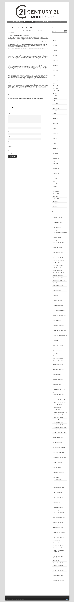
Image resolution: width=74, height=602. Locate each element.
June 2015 (55, 110)
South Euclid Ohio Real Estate (58, 535)
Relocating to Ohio (56, 502)
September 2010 (56, 198)
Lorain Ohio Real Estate (57, 387)
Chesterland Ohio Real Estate (58, 277)
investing (29, 98)
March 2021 (55, 42)
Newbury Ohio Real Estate (58, 439)
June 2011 (55, 178)
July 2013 (55, 135)
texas (39, 98)
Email (9, 131)
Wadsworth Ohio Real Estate (58, 570)
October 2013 (55, 128)
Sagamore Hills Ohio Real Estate (59, 517)
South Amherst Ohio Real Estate (59, 532)
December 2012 (56, 153)
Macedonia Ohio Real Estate (58, 394)
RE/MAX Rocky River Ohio (58, 497)
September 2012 (56, 158)
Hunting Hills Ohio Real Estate (58, 369)
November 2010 (56, 193)
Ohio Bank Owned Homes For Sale (59, 449)
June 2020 (55, 47)
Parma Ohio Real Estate (57, 484)
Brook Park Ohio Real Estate (58, 260)
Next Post (46, 103)
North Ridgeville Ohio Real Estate (59, 444)
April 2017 (55, 78)
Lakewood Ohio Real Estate (58, 379)
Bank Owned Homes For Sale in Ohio (60, 232)
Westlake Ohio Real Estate (58, 575)
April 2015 (55, 115)
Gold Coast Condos (56, 338)
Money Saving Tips (56, 419)
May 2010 (55, 208)
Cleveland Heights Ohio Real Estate (59, 287)
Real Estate (36, 98)
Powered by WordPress (10, 599)
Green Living (43, 30)
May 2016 (55, 98)
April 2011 (55, 181)
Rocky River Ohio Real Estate (58, 512)
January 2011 (55, 188)
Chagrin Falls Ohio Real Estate (58, 272)
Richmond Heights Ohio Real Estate (59, 509)
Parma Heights (56, 477)
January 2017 (55, 83)
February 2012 (55, 166)
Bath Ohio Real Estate (57, 237)
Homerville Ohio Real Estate (58, 358)
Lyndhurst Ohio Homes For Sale (59, 389)
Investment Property (57, 374)
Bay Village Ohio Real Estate (58, 240)
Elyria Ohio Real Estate (57, 320)
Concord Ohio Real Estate (58, 305)
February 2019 (55, 58)
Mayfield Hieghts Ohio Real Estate (59, 402)
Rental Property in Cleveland (58, 504)
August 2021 (55, 37)
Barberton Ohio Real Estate (58, 235)
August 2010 (55, 201)
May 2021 (55, 40)
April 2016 (55, 100)
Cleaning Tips (55, 282)
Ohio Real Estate (56, 464)
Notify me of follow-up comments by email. (10, 145)
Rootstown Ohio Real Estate (58, 515)
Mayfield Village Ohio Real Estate (59, 404)
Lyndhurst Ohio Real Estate (58, 392)
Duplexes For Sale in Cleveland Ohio (59, 315)
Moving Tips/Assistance (57, 429)
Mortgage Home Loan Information (59, 427)
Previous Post (11, 103)
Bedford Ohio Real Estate (57, 245)
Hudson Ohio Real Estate (57, 366)
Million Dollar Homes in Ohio (58, 414)
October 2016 (55, 88)
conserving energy (17, 98)
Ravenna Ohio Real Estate (57, 492)
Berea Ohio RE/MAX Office (58, 247)
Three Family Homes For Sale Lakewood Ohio (58, 551)
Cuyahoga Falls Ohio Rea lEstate (59, 310)
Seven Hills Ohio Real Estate (58, 522)
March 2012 (55, 163)
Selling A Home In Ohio (57, 520)
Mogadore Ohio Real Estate (58, 417)
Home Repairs (55, 353)
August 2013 (55, 133)
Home (10, 21)
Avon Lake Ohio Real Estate (58, 224)
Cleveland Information (57, 290)
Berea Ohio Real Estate (57, 250)
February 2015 (55, 118)
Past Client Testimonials (47, 21)
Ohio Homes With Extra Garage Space (60, 457)
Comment (9, 113)
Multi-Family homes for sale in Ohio (59, 432)
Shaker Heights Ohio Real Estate (59, 525)
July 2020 (55, 45)
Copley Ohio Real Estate (57, 307)
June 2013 (55, 138)
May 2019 (55, 55)
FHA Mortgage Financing (58, 328)
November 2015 (56, 108)
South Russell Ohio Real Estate (58, 537)
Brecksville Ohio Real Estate (58, 255)
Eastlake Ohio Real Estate (58, 317)
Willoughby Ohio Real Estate (58, 580)
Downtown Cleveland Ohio (58, 312)
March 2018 (55, 63)
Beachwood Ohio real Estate (58, 242)
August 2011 (55, 176)
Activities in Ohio (56, 214)
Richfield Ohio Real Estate (58, 507)
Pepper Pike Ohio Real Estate (58, 487)
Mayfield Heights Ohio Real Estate (59, 399)
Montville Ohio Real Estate (58, 422)
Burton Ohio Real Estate (57, 267)
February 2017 (55, 80)
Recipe (54, 499)
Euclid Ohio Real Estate (57, 322)
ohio (32, 98)
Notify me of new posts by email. (10, 153)
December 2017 (56, 68)
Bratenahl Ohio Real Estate (58, 252)
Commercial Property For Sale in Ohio (60, 302)
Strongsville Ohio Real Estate (58, 547)
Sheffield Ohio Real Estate (58, 527)
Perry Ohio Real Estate (57, 489)
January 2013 (55, 150)
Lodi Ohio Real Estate (57, 384)
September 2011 (56, 173)
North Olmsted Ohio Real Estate (59, 442)
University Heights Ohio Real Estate (59, 562)
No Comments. (11, 32)
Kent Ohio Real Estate (57, 377)
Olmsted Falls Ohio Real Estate (58, 472)
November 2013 (56, 125)
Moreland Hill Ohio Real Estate (59, 424)
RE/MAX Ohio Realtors (57, 494)
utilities (41, 98)
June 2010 (55, 206)
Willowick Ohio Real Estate (58, 582)
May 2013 (55, 140)
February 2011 (55, 186)
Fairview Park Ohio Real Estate (58, 325)
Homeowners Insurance (57, 355)
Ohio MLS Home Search (17, 21)
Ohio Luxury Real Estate (57, 462)
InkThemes (22, 599)
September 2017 (56, 73)
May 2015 (55, 113)
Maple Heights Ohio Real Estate (59, 397)
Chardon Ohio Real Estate (58, 275)
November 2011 (56, 168)
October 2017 (55, 70)
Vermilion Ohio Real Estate (58, 567)
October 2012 (55, 156)
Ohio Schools (55, 469)
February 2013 (55, 148)
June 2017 (55, 75)
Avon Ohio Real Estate (57, 227)
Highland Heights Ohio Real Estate (59, 343)
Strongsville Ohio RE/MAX (58, 545)
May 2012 (55, 161)
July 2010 (55, 203)
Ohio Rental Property (57, 467)
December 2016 (56, 85)
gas (22, 98)
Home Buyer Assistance (57, 350)
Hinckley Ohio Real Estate (58, 345)
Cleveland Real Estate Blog (29, 21)
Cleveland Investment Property (35, 30)
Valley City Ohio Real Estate (58, 565)
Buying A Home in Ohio (57, 270)
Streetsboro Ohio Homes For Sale (59, 542)
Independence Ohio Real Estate (59, 371)
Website (9, 136)
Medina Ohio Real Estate (57, 407)
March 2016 (55, 103)
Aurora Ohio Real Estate (57, 222)
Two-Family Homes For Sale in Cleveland (58, 557)
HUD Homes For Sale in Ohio (58, 364)
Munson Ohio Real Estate (57, 434)
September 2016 (56, 90)
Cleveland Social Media (57, 300)
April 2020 (55, 50)
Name (9, 126)
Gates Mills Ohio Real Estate (58, 333)
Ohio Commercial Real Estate (58, 452)
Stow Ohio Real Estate (57, 540)
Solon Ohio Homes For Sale (58, 530)
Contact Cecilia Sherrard (58, 21)
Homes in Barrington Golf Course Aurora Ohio (59, 361)
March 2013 (55, 145)
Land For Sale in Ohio (57, 382)
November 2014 (56, 120)
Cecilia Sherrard (15, 30)
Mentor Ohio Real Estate (57, 409)
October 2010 (55, 196)
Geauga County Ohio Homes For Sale (60, 335)
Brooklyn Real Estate (57, 262)
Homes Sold (38, 21)
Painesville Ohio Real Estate (58, 475)
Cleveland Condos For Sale (58, 285)
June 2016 (55, 95)
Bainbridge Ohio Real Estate (58, 229)
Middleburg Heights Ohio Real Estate (60, 412)
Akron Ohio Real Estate (57, 217)
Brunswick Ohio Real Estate (58, 265)
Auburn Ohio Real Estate (57, 219)
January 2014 (55, 123)
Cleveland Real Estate (57, 295)
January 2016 (55, 105)
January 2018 (55, 65)
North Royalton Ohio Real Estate (59, 447)
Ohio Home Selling (56, 454)
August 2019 (55, 52)
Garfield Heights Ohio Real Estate (59, 330)
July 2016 (55, 93)
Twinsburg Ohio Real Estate (58, 553)
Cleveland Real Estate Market (58, 297)
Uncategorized (56, 560)
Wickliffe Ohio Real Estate (58, 577)
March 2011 (55, 183)
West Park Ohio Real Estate (58, 572)
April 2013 (55, 143)
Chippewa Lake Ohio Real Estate (59, 280)
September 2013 (56, 130)
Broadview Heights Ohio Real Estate (60, 257)
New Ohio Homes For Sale (58, 437)
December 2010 (56, 191)
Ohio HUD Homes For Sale (58, 459)
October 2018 (55, 60)
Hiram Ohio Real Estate (57, 348)
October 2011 (55, 171)
